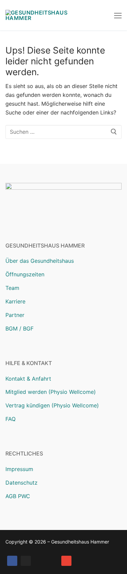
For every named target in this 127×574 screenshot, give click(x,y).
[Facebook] (12, 561)
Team (12, 287)
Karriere (15, 301)
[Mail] (66, 561)
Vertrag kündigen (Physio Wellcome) (52, 405)
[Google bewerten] (39, 561)
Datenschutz (21, 482)
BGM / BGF (19, 328)
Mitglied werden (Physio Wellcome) (50, 391)
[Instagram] (26, 561)
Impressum (19, 469)
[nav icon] (118, 15)
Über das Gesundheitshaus (39, 260)
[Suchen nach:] (63, 132)
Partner (14, 315)
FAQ (10, 419)
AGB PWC (17, 496)
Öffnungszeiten (24, 274)
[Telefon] (53, 561)
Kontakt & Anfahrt (28, 378)
